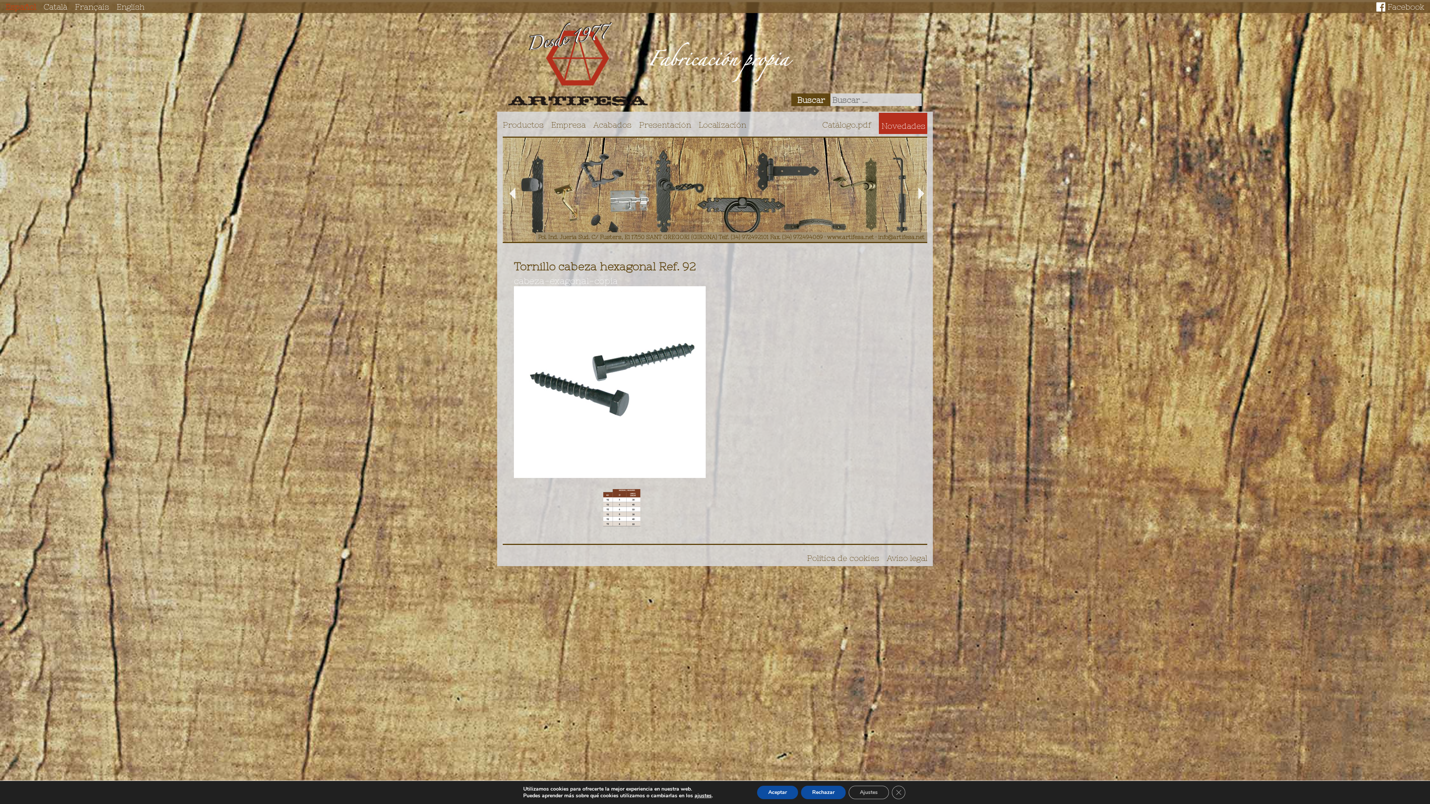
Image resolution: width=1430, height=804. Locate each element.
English (130, 6)
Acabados (612, 124)
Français (92, 6)
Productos (523, 124)
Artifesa (578, 64)
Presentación (665, 124)
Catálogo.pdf (846, 124)
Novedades (903, 125)
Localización (722, 124)
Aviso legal (907, 557)
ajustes (703, 795)
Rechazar (823, 792)
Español (21, 6)
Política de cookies (843, 557)
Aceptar (777, 792)
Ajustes (869, 792)
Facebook (1406, 6)
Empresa (568, 124)
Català (55, 6)
